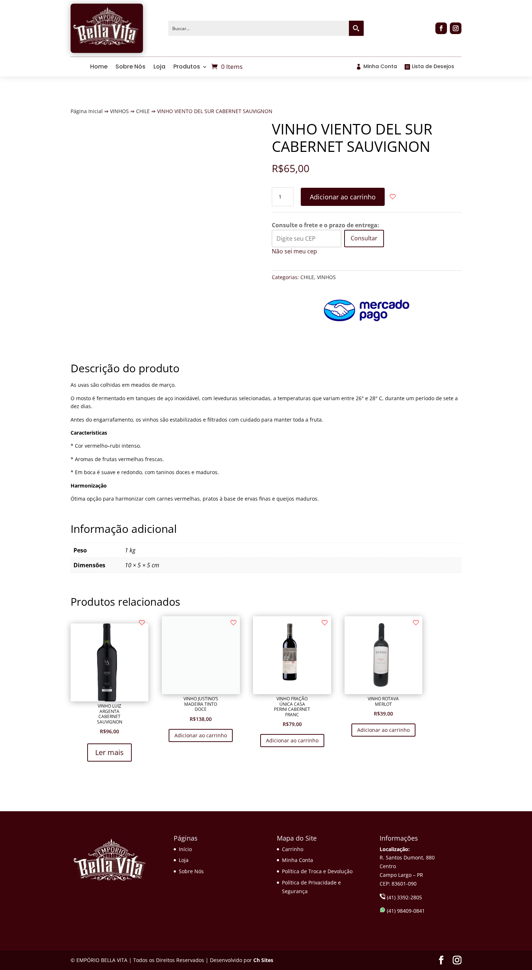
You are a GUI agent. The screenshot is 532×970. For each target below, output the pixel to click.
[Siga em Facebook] (441, 28)
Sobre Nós (130, 66)
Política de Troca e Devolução (317, 871)
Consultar (364, 238)
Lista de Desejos (433, 66)
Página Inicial (87, 111)
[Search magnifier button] (356, 28)
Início (185, 849)
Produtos (186, 66)
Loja (159, 66)
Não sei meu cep (294, 251)
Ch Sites (263, 960)
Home (98, 66)
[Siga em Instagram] (455, 28)
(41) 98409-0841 (405, 910)
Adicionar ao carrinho (343, 196)
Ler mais (109, 752)
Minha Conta (380, 66)
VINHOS (119, 111)
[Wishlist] (387, 197)
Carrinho (292, 849)
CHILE (143, 111)
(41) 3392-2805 (403, 897)
